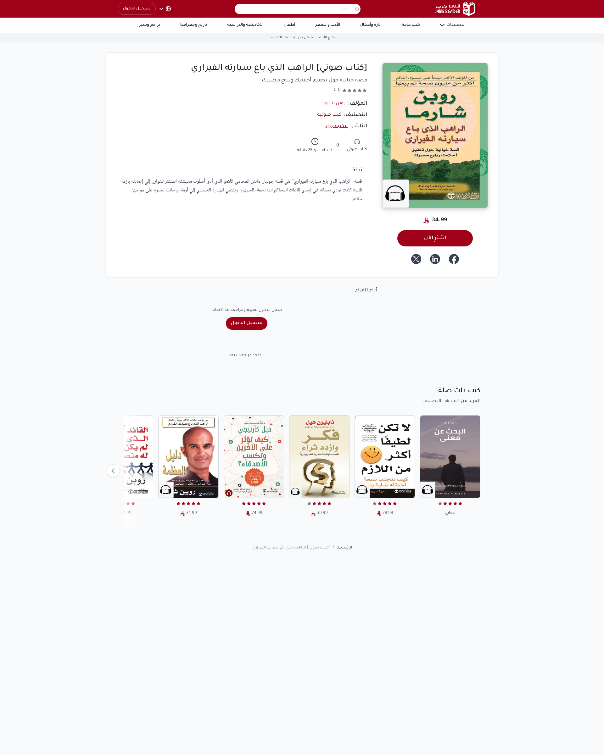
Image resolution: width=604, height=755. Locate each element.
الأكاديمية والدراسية (245, 25)
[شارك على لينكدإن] (435, 259)
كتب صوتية (329, 115)
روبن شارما (333, 103)
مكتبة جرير (337, 126)
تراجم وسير (149, 25)
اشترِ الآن (435, 238)
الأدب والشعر (327, 25)
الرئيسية (344, 548)
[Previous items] (113, 470)
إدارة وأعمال (371, 25)
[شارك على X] (416, 259)
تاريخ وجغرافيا (193, 25)
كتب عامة (411, 25)
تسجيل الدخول (136, 9)
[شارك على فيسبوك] (453, 259)
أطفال (289, 25)
